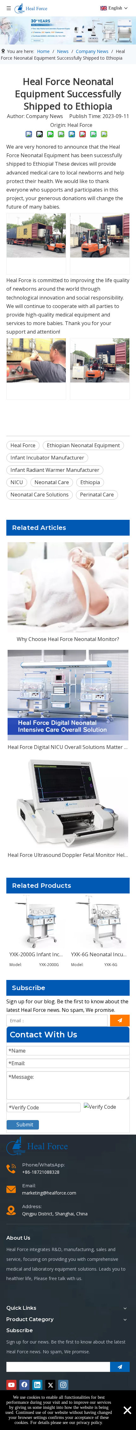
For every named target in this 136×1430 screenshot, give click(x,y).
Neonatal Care (51, 482)
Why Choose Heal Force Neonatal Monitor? (68, 639)
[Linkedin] (37, 1385)
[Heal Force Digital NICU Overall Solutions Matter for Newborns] (68, 695)
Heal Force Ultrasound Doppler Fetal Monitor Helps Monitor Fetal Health (68, 854)
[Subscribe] (120, 1020)
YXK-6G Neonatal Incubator (99, 954)
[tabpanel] (68, 30)
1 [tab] (68, 37)
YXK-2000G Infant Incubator (37, 954)
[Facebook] (24, 1385)
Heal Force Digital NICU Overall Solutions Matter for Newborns (68, 747)
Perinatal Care (97, 494)
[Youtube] (11, 1385)
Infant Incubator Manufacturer (47, 457)
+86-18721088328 (40, 1172)
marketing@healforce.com (49, 1193)
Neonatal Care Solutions (39, 494)
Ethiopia (90, 482)
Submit (24, 1124)
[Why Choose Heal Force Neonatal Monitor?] (68, 587)
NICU (16, 482)
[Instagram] (63, 1385)
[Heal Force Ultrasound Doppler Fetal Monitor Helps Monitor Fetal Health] (68, 803)
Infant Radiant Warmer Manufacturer (54, 469)
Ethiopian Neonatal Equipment (83, 445)
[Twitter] (50, 1385)
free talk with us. (65, 1278)
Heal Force (79, 125)
